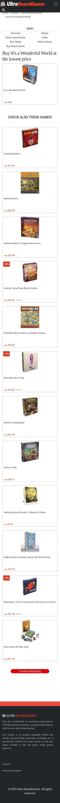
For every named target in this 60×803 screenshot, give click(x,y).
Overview (15, 33)
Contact (6, 764)
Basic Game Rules (15, 37)
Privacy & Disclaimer (12, 770)
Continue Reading (30, 671)
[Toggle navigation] (55, 4)
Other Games (45, 41)
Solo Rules (15, 41)
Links (45, 37)
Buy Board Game (15, 46)
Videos (44, 33)
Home (5, 13)
